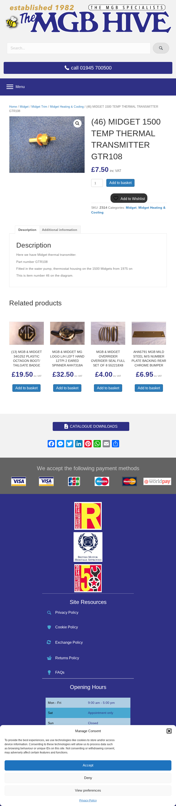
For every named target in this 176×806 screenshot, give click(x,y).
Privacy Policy (88, 800)
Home (13, 106)
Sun (51, 723)
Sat (50, 713)
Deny (88, 778)
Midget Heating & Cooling (67, 106)
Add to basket (120, 183)
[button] (169, 731)
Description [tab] (27, 230)
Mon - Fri (54, 703)
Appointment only (100, 713)
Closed (93, 723)
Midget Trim (39, 106)
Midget (24, 106)
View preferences (88, 790)
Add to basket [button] (26, 388)
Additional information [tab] (59, 230)
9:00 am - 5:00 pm (101, 703)
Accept (88, 765)
